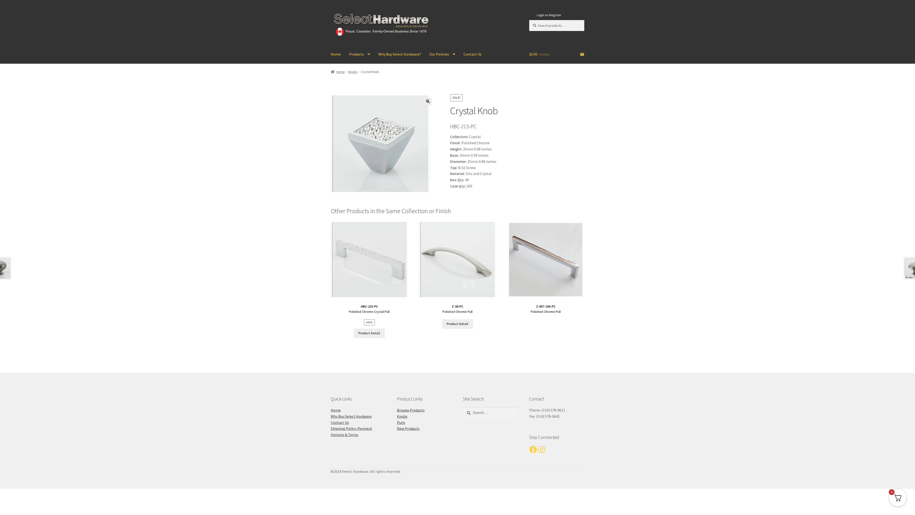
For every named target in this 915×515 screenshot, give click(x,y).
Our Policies (439, 54)
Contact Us (472, 54)
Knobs (352, 72)
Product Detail (369, 333)
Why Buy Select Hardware (351, 416)
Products (356, 54)
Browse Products (411, 410)
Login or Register (549, 15)
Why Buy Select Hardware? (399, 54)
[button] (428, 101)
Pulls (401, 422)
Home (336, 54)
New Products (408, 428)
